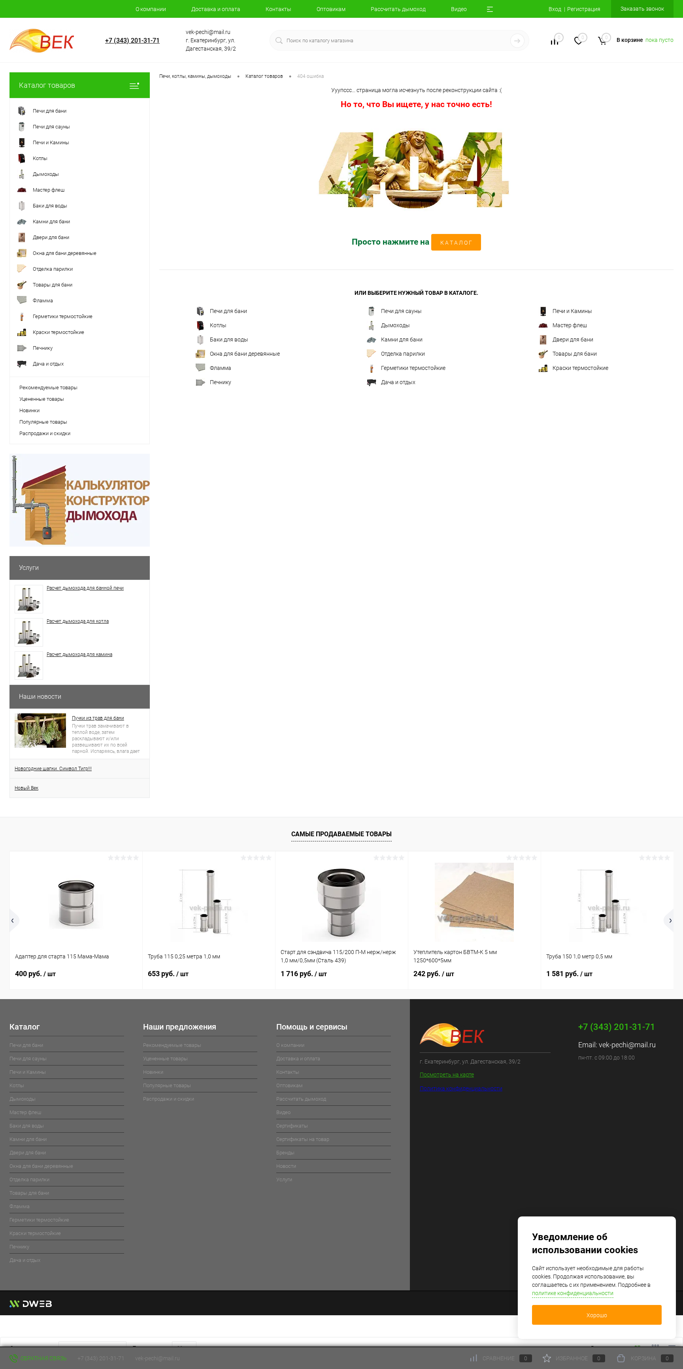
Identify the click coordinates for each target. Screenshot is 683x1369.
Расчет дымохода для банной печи (85, 588)
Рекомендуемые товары (48, 387)
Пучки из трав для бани (98, 718)
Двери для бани (573, 339)
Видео (459, 9)
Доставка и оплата (215, 9)
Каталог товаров (47, 85)
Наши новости (40, 696)
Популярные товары (43, 422)
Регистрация (583, 9)
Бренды (285, 1153)
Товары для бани (575, 354)
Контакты (278, 9)
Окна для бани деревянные (245, 354)
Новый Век (26, 788)
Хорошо (597, 1315)
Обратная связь (43, 1358)
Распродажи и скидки (44, 433)
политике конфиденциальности (572, 1293)
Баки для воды (229, 339)
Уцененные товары (41, 399)
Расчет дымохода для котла (78, 621)
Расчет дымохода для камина (79, 654)
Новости (286, 1166)
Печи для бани (228, 311)
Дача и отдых (398, 382)
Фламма (220, 368)
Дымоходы (395, 325)
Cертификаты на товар (302, 1139)
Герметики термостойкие (413, 368)
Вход (555, 9)
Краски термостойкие (580, 368)
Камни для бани (402, 339)
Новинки (29, 410)
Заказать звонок (642, 9)
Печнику (220, 382)
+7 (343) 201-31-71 (132, 40)
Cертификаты (292, 1126)
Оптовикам (331, 9)
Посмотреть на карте (447, 1074)
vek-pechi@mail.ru (627, 1045)
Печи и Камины (572, 311)
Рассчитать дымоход (398, 9)
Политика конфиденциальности (461, 1088)
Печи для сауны (401, 311)
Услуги (29, 567)
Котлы (218, 325)
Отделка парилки (403, 354)
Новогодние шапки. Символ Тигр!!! (53, 768)
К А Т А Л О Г (456, 242)
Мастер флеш (570, 325)
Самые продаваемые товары (341, 834)
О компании (151, 9)
